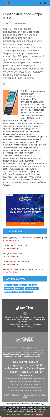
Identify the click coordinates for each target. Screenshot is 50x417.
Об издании (24, 317)
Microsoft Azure (32, 288)
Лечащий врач (36, 368)
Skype (33, 285)
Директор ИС (15, 368)
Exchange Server (11, 292)
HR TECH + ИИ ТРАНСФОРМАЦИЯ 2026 (23, 269)
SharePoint (8, 288)
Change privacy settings (24, 326)
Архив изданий (24, 322)
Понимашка (25, 375)
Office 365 (19, 288)
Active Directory (26, 292)
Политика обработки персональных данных (24, 324)
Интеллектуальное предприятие (24, 387)
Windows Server (10, 285)
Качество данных (30, 384)
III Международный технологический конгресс (25, 237)
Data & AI (14, 384)
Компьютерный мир (26, 361)
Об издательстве (11, 317)
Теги (43, 319)
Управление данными (31, 378)
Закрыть (39, 414)
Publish (12, 371)
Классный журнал (31, 371)
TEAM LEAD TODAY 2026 (15, 245)
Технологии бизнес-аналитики (24, 381)
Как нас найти (9, 319)
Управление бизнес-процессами (24, 390)
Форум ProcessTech (12, 253)
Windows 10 (24, 285)
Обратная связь (37, 317)
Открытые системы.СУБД (26, 365)
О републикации (32, 319)
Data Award (11, 378)
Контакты (20, 319)
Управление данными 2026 (16, 261)
